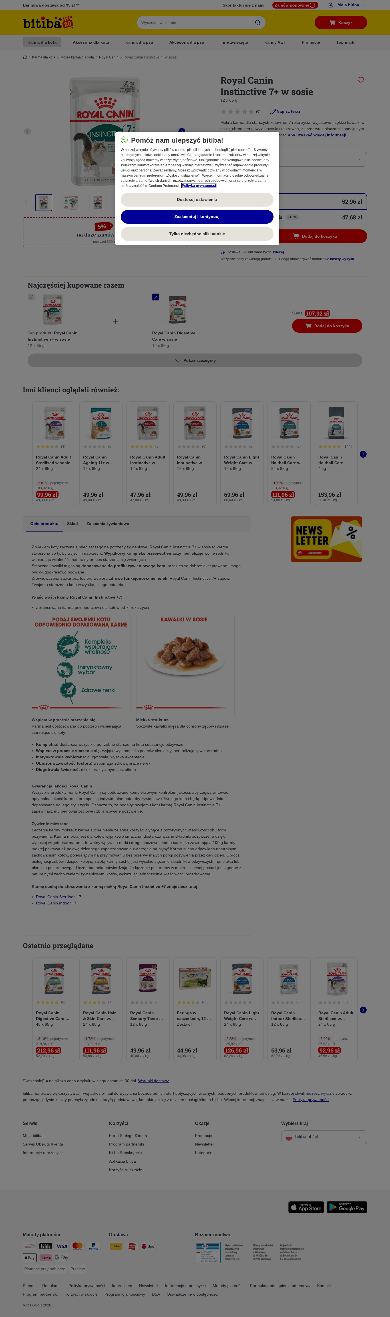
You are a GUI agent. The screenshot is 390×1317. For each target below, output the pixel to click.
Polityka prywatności (199, 186)
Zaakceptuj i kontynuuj (197, 216)
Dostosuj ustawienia (197, 199)
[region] (197, 188)
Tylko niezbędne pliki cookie (197, 233)
